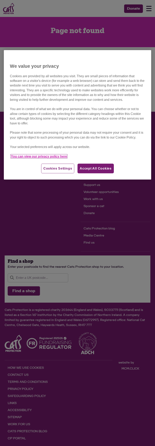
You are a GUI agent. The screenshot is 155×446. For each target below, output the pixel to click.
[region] (77, 114)
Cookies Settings (57, 168)
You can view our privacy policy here (39, 156)
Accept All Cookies (96, 168)
